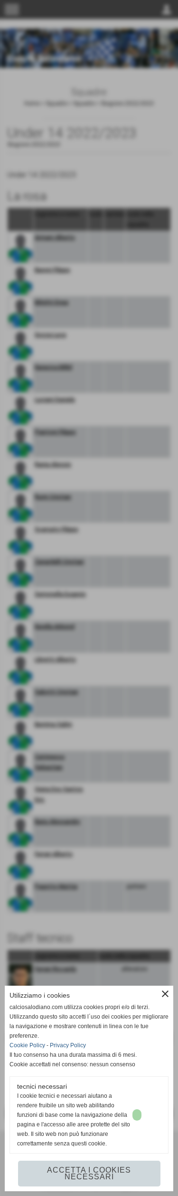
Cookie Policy (27, 1045)
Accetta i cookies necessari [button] (89, 1173)
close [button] (165, 994)
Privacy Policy (68, 1045)
